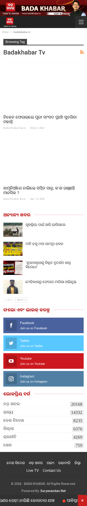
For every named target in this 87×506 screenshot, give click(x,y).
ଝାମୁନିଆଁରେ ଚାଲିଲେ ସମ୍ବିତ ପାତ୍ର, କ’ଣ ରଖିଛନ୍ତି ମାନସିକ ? (39, 190)
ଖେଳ (7, 445)
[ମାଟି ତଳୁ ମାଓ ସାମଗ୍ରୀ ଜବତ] (13, 249)
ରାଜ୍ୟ (8, 412)
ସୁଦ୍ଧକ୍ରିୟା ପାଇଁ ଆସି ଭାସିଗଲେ (45, 224)
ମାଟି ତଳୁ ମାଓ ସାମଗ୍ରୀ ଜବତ (44, 243)
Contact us (52, 470)
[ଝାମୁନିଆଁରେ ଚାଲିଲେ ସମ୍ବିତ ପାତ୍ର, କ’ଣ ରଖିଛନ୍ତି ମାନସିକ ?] (43, 159)
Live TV (32, 470)
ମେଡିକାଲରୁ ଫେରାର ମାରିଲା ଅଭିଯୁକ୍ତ (50, 281)
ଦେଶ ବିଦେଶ (13, 420)
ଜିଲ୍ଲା (8, 428)
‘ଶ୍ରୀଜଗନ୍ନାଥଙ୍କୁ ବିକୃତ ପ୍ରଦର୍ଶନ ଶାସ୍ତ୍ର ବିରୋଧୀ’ (48, 264)
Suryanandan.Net (53, 491)
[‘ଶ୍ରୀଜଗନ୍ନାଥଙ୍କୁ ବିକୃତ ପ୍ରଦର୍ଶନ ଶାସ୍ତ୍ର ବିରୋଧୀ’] (13, 268)
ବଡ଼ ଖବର (11, 403)
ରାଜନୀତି (10, 436)
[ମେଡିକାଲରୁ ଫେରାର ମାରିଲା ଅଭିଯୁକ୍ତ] (13, 287)
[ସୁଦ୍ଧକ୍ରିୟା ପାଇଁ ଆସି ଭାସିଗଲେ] (13, 230)
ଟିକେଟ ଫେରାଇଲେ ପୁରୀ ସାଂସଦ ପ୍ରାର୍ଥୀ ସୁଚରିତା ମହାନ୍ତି (40, 119)
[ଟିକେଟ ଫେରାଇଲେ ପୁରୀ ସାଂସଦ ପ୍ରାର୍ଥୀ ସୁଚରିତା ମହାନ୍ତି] (43, 88)
